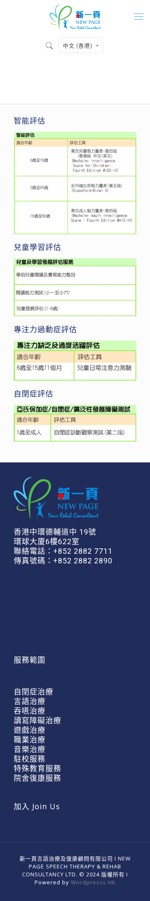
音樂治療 (29, 749)
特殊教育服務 (37, 768)
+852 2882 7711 (82, 551)
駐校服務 (29, 759)
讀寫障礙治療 (37, 720)
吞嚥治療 (29, 711)
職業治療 (29, 739)
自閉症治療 (33, 691)
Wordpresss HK (93, 882)
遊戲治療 (29, 730)
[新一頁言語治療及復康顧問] (75, 16)
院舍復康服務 (37, 778)
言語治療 (29, 701)
